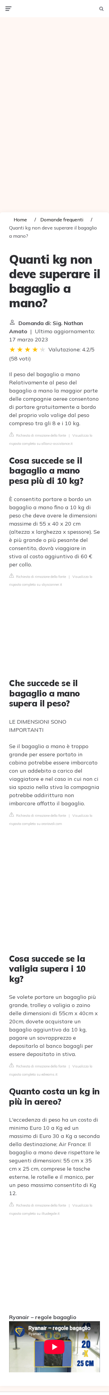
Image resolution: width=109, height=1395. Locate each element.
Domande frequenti (61, 220)
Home (20, 220)
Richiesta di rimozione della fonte (40, 435)
